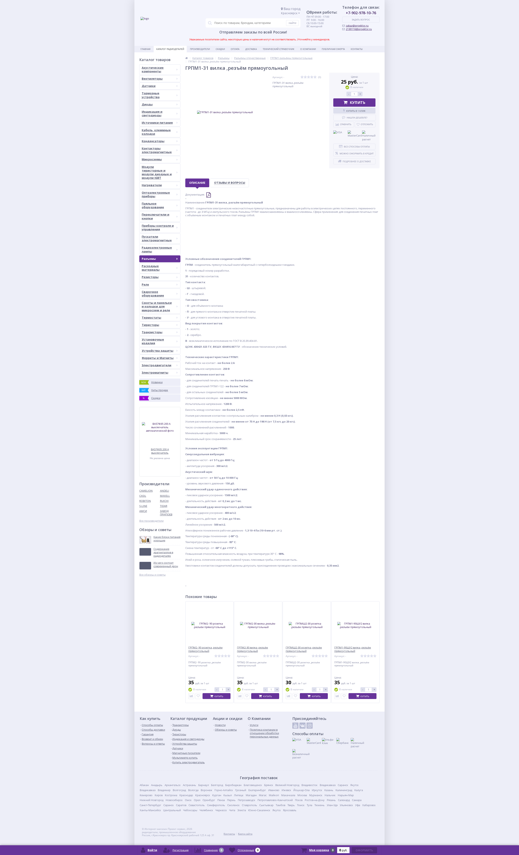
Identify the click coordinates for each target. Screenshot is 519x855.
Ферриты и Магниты (158, 358)
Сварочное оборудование (153, 293)
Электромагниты (155, 372)
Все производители (151, 521)
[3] (308, 77)
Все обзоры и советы (152, 574)
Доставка (251, 49)
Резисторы (150, 277)
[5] (315, 77)
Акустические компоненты (153, 69)
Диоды (147, 104)
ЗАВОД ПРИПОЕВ (166, 512)
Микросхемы (152, 159)
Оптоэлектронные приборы (156, 194)
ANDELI (164, 491)
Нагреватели (152, 185)
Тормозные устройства (151, 95)
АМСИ (143, 511)
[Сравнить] (191, 696)
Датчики (148, 86)
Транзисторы (152, 332)
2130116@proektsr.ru (359, 29)
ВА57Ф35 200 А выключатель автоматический (159, 451)
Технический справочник (278, 49)
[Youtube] (295, 726)
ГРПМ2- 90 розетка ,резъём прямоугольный (205, 649)
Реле (145, 284)
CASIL (142, 496)
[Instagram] (310, 726)
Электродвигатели (156, 365)
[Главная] (186, 58)
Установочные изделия (153, 341)
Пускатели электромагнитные (157, 238)
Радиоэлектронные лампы (157, 249)
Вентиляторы (152, 79)
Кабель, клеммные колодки (156, 132)
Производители (200, 49)
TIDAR (163, 506)
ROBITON (145, 501)
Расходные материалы (151, 268)
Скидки (220, 49)
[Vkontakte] (302, 726)
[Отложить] (198, 696)
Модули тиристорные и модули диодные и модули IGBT (157, 172)
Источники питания (157, 123)
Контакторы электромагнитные (157, 150)
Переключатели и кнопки (155, 216)
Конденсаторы (153, 141)
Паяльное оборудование (153, 205)
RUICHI (164, 501)
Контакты (356, 49)
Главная (145, 49)
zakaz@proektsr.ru (357, 25)
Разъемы (149, 259)
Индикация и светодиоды (152, 113)
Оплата (235, 49)
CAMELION (146, 491)
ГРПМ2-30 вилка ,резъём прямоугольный (252, 649)
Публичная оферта (333, 49)
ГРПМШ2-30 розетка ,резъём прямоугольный (304, 649)
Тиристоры (150, 325)
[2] (305, 77)
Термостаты (151, 317)
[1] (302, 77)
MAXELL (165, 496)
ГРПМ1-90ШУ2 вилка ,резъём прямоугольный (352, 649)
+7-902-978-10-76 (361, 12)
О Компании (308, 49)
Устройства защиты (157, 351)
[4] (311, 77)
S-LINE (143, 506)
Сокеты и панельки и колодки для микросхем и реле (157, 306)
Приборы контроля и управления (158, 227)
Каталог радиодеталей (170, 49)
